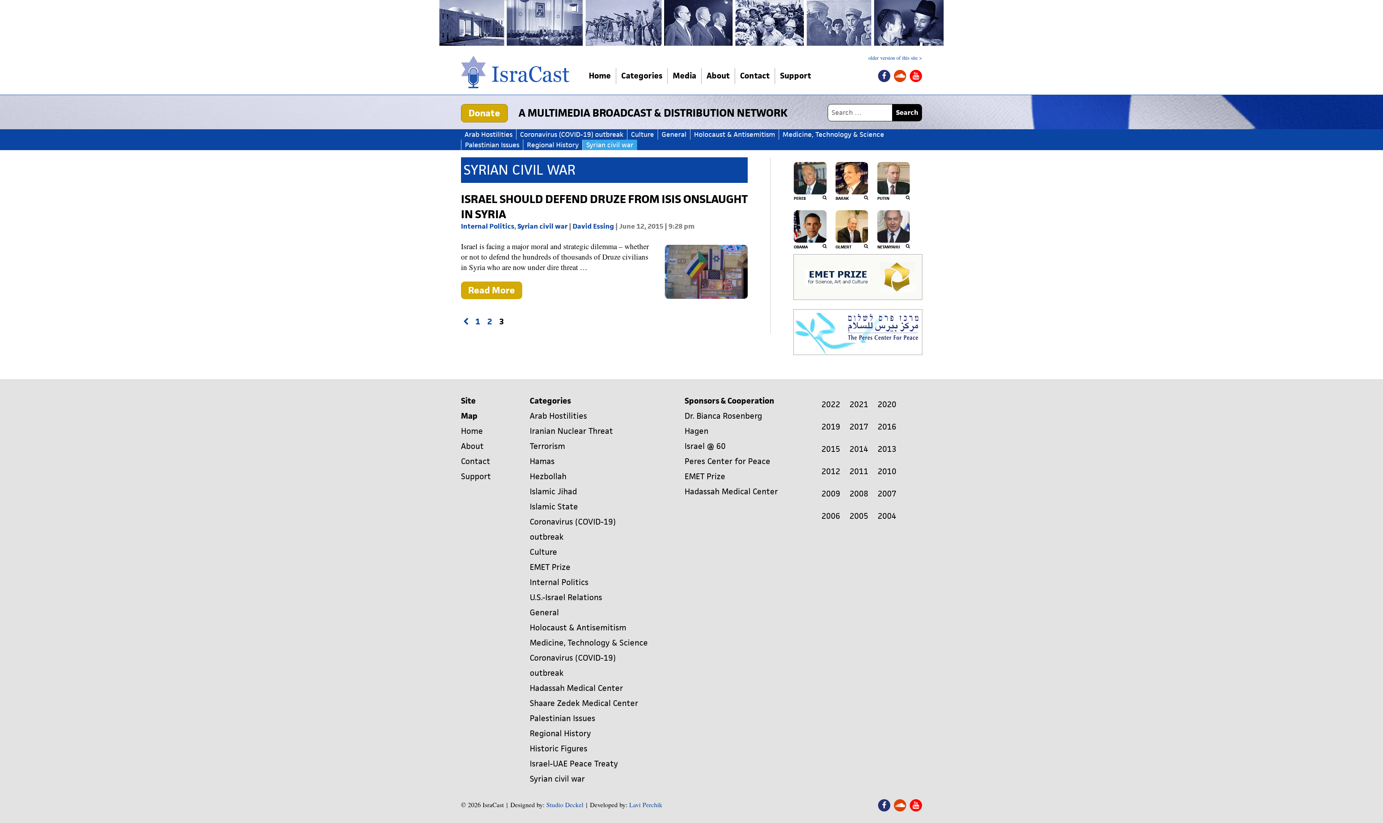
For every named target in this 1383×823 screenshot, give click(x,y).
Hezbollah (548, 476)
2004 (887, 516)
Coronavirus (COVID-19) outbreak (571, 134)
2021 (859, 404)
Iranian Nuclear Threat (571, 431)
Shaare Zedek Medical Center (584, 703)
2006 (831, 516)
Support (795, 76)
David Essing (593, 226)
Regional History (553, 144)
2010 (887, 471)
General (674, 134)
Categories (641, 76)
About (718, 76)
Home (600, 76)
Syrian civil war (610, 144)
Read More (495, 292)
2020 (887, 404)
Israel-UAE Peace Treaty (574, 764)
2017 (859, 427)
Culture (642, 134)
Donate (484, 113)
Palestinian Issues (492, 144)
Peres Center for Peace (727, 461)
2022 (831, 404)
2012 (831, 471)
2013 (887, 449)
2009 (831, 494)
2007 (887, 494)
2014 (859, 449)
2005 (859, 516)
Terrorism (547, 446)
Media (684, 76)
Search (907, 112)
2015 (831, 449)
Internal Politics (487, 226)
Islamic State (554, 507)
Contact (755, 76)
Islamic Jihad (553, 491)
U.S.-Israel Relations (566, 597)
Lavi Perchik (645, 804)
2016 (887, 427)
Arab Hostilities (489, 134)
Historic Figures (558, 748)
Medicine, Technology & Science (833, 134)
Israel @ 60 (705, 446)
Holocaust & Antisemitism (734, 134)
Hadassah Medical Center (576, 688)
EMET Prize (550, 567)
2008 (859, 494)
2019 (831, 427)
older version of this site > (895, 57)
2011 (859, 471)
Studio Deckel (564, 804)
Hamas (542, 461)
